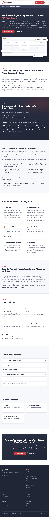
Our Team (28, 496)
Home (3, 6)
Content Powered (29, 505)
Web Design (28, 471)
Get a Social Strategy (8, 31)
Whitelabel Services (30, 485)
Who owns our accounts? (10, 369)
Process (28, 503)
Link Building (4, 501)
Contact (27, 508)
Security (28, 480)
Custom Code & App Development (33, 474)
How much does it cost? (9, 379)
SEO (3, 494)
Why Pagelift (28, 501)
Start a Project (39, 2)
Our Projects (28, 494)
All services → (29, 487)
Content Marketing (6, 498)
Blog (27, 498)
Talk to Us (19, 31)
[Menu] (46, 2)
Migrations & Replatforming (31, 478)
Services (7, 6)
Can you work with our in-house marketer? (14, 383)
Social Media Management (7, 505)
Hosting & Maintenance (31, 476)
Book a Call (31, 453)
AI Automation (29, 483)
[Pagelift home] (7, 2)
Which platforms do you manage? (12, 360)
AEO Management (5, 496)
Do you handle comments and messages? (14, 374)
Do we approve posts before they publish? (14, 365)
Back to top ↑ (44, 513)
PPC (3, 503)
